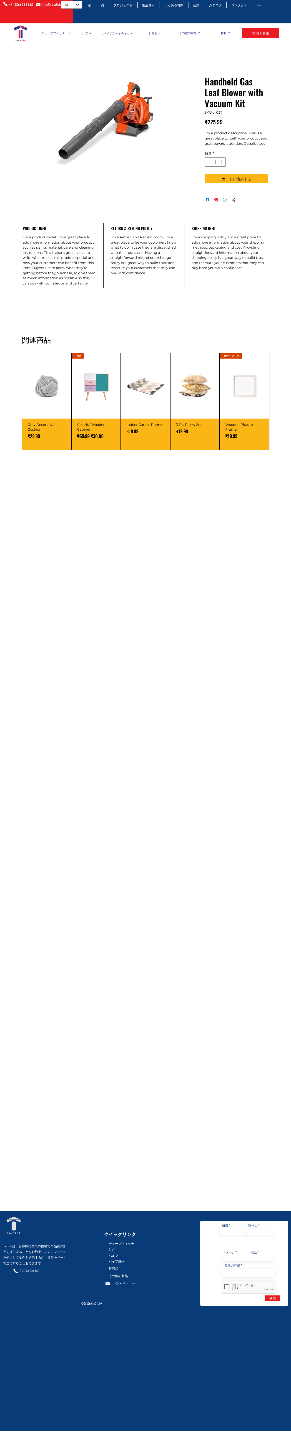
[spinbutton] (215, 162)
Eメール (229, 1252)
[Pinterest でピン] (216, 199)
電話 (254, 1252)
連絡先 (253, 1225)
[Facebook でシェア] (207, 199)
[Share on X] (233, 199)
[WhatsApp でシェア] (225, 199)
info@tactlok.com (123, 1283)
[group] (145, 401)
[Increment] (221, 162)
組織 (225, 1225)
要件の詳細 (232, 1265)
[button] (260, 33)
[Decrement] (208, 162)
